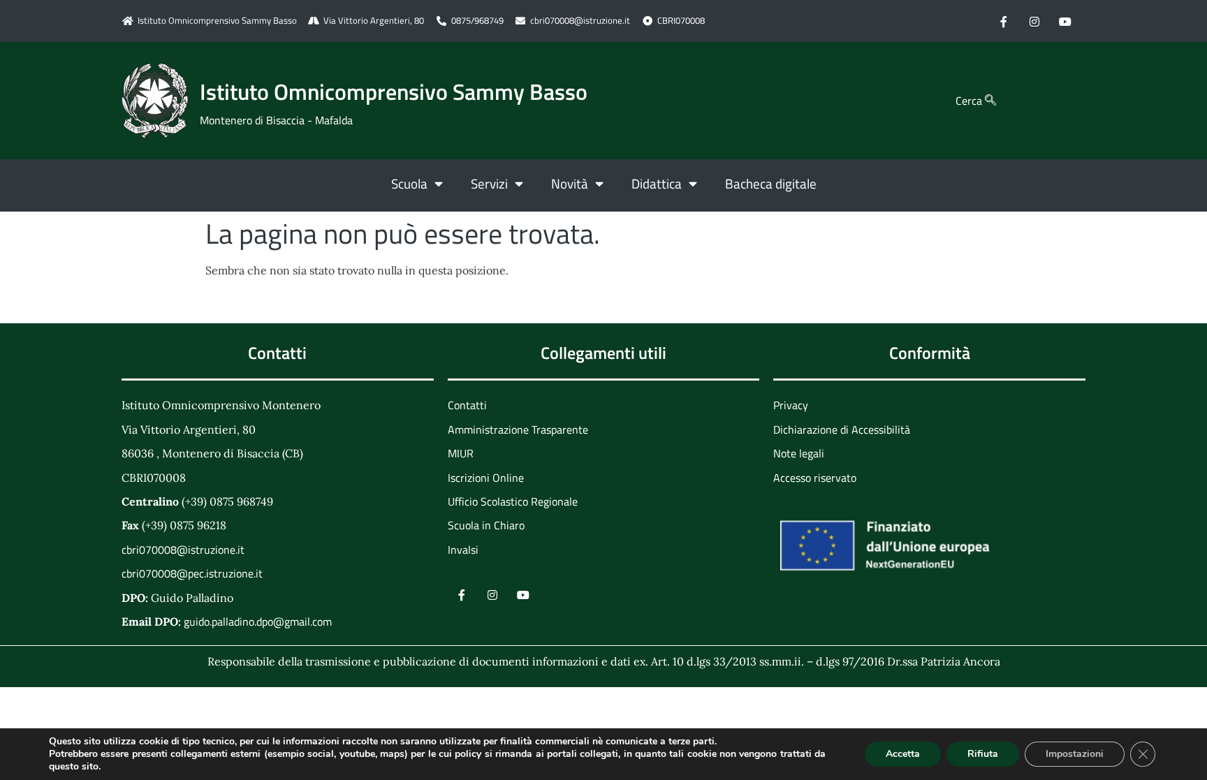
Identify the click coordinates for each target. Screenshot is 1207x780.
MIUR (461, 453)
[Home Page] (155, 100)
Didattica (656, 183)
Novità (569, 183)
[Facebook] (1003, 20)
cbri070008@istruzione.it (580, 20)
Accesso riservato (814, 477)
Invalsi (463, 549)
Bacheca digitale (771, 183)
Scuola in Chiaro (486, 525)
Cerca (970, 100)
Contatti (467, 405)
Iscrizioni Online (486, 477)
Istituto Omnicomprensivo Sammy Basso (393, 91)
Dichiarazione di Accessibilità (841, 429)
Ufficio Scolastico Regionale (513, 501)
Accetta (903, 753)
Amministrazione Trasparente (518, 429)
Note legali (798, 453)
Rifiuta (982, 753)
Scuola (409, 183)
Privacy (790, 405)
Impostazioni (1075, 753)
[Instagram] (1034, 20)
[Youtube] (1065, 20)
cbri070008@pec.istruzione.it (192, 573)
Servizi (489, 183)
